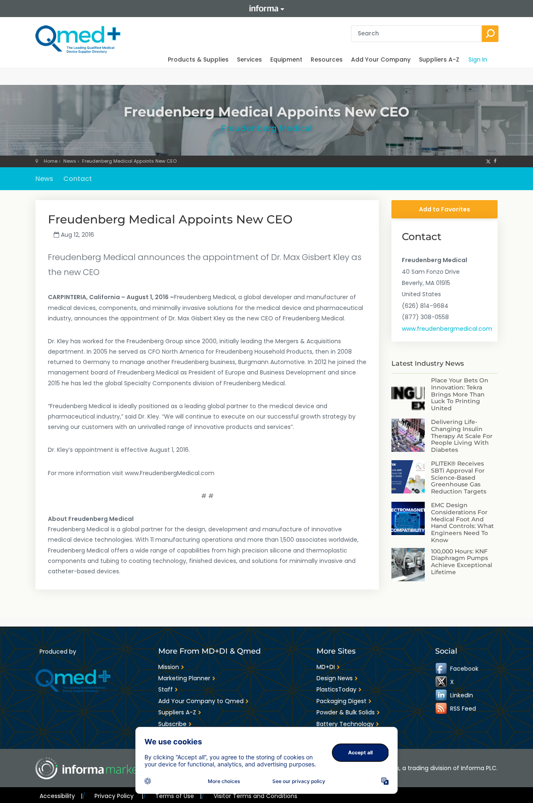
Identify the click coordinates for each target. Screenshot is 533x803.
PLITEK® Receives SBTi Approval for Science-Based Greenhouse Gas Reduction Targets (458, 477)
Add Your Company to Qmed (201, 701)
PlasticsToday (336, 689)
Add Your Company (381, 59)
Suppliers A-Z (439, 59)
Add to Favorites (444, 209)
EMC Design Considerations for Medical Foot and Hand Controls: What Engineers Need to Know (462, 522)
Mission (168, 667)
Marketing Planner (184, 678)
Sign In (477, 59)
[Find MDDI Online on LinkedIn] (441, 695)
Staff (165, 689)
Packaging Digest (341, 701)
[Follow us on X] (488, 161)
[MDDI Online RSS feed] (441, 708)
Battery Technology (345, 724)
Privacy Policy (119, 796)
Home (50, 161)
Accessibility (61, 796)
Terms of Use (178, 796)
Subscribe (172, 724)
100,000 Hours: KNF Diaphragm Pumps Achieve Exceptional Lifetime (461, 562)
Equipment (286, 59)
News (69, 161)
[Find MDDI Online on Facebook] (441, 668)
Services (249, 59)
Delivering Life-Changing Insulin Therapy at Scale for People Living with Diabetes (462, 436)
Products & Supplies (198, 59)
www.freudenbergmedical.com (447, 329)
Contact (77, 178)
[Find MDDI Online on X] (441, 682)
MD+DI (325, 667)
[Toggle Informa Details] (266, 8)
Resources (327, 59)
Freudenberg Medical (266, 128)
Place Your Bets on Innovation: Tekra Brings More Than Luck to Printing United (459, 394)
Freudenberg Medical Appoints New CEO (129, 161)
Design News (334, 678)
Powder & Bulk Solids (345, 712)
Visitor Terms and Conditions (255, 796)
